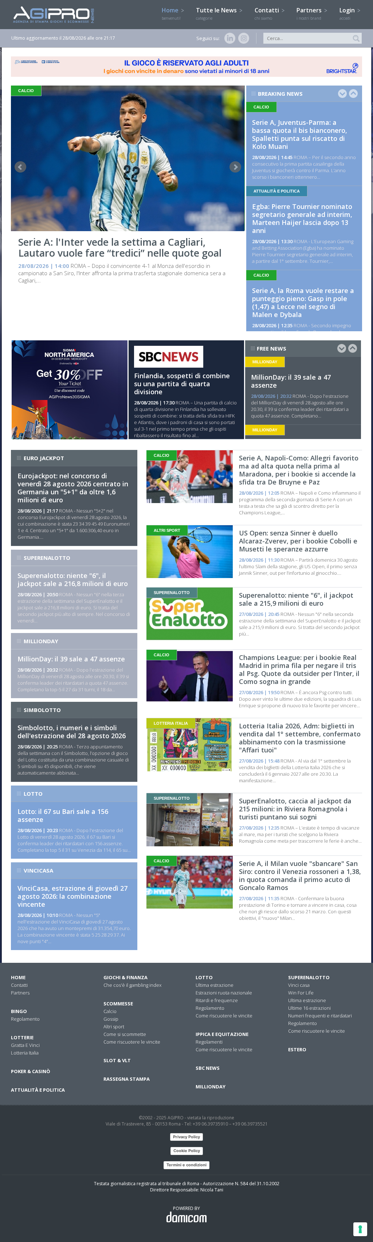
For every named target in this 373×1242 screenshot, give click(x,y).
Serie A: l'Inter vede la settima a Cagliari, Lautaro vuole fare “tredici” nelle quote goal (119, 247)
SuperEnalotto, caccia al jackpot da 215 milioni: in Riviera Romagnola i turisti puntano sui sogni (295, 808)
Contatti (267, 13)
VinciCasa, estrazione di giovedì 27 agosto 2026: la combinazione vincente (72, 896)
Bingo (19, 1011)
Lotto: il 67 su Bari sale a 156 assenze (62, 815)
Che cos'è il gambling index (132, 985)
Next (235, 167)
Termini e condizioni (186, 1164)
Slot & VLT (117, 1060)
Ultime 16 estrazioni (309, 1008)
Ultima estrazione (214, 985)
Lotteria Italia (25, 1052)
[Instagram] (242, 38)
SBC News (208, 1068)
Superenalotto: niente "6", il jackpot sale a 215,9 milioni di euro (296, 599)
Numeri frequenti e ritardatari (320, 1015)
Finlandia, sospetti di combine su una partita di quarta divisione (182, 383)
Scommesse (118, 1003)
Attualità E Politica (38, 1090)
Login (347, 13)
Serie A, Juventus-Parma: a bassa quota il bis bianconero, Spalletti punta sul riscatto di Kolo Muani (299, 134)
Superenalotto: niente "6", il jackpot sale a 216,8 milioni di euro (72, 579)
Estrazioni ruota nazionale (224, 992)
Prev (20, 167)
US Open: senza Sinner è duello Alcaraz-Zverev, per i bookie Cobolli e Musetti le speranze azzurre (298, 541)
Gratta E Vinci (25, 1045)
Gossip (110, 1019)
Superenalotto (309, 977)
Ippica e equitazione (222, 1034)
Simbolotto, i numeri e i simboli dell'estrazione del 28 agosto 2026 (71, 731)
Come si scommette (124, 1034)
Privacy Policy (186, 1136)
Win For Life (301, 992)
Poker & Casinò (30, 1071)
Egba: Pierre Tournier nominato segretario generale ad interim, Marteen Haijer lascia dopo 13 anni (302, 218)
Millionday (210, 1086)
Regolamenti (209, 1042)
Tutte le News (217, 13)
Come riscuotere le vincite (131, 1042)
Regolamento (25, 1019)
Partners (310, 13)
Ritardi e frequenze (217, 1000)
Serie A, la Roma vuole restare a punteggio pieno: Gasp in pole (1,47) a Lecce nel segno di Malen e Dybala (303, 302)
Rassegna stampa (126, 1079)
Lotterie (22, 1037)
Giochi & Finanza (125, 977)
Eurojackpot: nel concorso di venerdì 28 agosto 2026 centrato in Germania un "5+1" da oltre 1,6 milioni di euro (72, 487)
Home (171, 13)
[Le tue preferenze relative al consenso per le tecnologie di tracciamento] (360, 1229)
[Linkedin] (228, 38)
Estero (297, 1049)
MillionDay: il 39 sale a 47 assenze (291, 381)
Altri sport (113, 1026)
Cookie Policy (186, 1150)
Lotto (204, 977)
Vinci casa (299, 985)
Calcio (110, 1011)
